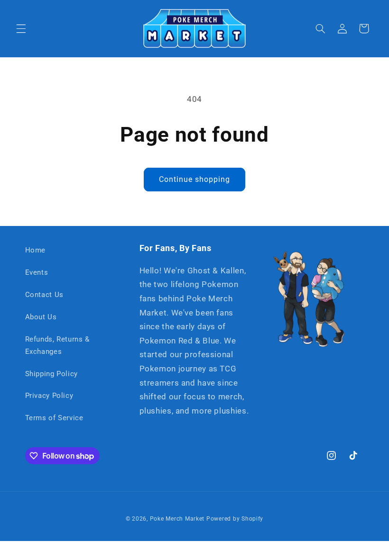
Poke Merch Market (177, 518)
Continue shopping (195, 179)
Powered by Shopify (234, 518)
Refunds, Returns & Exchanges (57, 345)
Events (36, 272)
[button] (21, 28)
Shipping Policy (51, 374)
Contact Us (44, 294)
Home (35, 250)
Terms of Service (54, 418)
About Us (41, 317)
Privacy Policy (49, 395)
